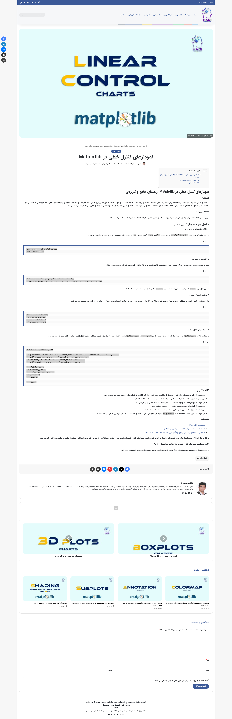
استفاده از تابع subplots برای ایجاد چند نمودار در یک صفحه (93, 603)
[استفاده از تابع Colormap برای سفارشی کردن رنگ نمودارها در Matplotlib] (187, 588)
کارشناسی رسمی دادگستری (162, 15)
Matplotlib (124, 146)
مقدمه (195, 178)
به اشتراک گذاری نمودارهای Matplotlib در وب (50, 603)
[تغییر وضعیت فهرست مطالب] (204, 171)
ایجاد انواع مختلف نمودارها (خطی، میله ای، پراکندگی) (184, 428)
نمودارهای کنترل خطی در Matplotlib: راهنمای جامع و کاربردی (180, 174)
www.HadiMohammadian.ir (113, 702)
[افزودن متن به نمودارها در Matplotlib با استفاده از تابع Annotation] (140, 588)
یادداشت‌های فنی (134, 15)
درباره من (147, 15)
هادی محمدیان (136, 164)
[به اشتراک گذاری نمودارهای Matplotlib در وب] (45, 588)
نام (207, 660)
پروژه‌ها (187, 15)
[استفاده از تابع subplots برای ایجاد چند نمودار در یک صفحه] (92, 588)
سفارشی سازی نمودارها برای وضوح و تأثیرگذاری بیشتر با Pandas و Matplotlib (175, 432)
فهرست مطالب (193, 170)
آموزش (139, 146)
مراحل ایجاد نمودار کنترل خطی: (187, 180)
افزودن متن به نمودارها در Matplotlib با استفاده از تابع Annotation (142, 604)
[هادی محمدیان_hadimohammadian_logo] (207, 15)
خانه (195, 15)
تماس (122, 15)
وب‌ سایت (109, 670)
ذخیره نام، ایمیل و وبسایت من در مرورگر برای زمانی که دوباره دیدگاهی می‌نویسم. (181, 680)
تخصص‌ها (178, 15)
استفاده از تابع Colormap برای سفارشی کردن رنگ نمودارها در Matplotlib (187, 604)
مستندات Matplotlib (197, 425)
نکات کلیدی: (192, 183)
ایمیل (206, 670)
